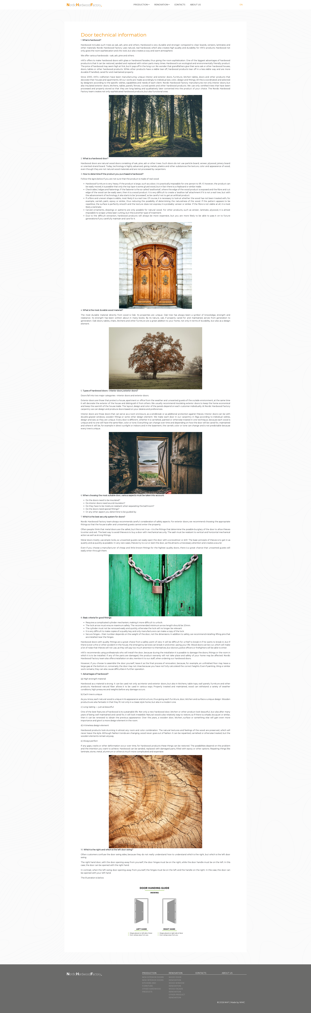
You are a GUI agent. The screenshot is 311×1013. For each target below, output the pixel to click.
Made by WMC (238, 1002)
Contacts (179, 5)
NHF (227, 1002)
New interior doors (153, 980)
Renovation (161, 5)
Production (141, 5)
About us (195, 5)
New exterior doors (153, 977)
